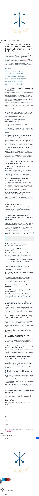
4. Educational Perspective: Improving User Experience (15, 76)
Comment (7, 404)
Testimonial (13, 40)
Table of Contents (8, 68)
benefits (26, 60)
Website (6, 424)
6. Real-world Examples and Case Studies (12, 79)
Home (2, 40)
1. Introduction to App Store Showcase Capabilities (14, 71)
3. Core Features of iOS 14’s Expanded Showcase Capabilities (16, 74)
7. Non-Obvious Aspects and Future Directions (13, 81)
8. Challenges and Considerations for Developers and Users (16, 83)
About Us (5, 40)
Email (6, 420)
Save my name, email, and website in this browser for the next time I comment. (19, 429)
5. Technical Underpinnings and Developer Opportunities (15, 78)
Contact (18, 40)
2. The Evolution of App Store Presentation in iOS (14, 73)
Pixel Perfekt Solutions (16, 492)
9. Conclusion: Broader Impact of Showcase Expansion (15, 84)
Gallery (9, 40)
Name (6, 416)
